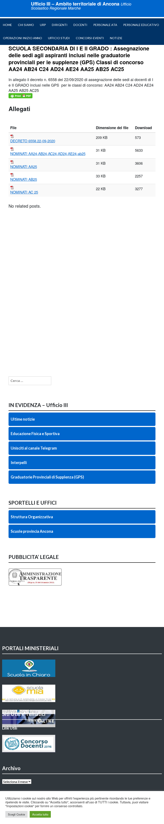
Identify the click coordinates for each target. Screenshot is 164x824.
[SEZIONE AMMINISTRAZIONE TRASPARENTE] (82, 577)
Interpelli (19, 462)
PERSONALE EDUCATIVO (141, 25)
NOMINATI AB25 (23, 179)
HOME (7, 25)
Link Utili (9, 728)
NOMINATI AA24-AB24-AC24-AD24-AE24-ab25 (47, 153)
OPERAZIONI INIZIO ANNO (22, 38)
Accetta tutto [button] (40, 814)
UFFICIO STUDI (59, 38)
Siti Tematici (12, 737)
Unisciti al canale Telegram (34, 448)
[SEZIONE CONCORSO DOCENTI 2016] (82, 743)
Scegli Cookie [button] (16, 814)
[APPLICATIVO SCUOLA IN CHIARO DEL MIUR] (82, 668)
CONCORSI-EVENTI (90, 38)
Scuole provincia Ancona (32, 531)
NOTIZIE (116, 38)
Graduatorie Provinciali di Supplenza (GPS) (47, 477)
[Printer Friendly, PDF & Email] (20, 95)
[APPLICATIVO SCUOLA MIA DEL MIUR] (82, 693)
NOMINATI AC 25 (24, 192)
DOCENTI (80, 25)
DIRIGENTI (59, 25)
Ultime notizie (23, 419)
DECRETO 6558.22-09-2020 (32, 140)
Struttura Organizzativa (32, 516)
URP (43, 25)
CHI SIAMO (26, 25)
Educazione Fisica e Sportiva (35, 433)
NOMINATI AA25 (23, 166)
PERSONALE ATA (105, 25)
